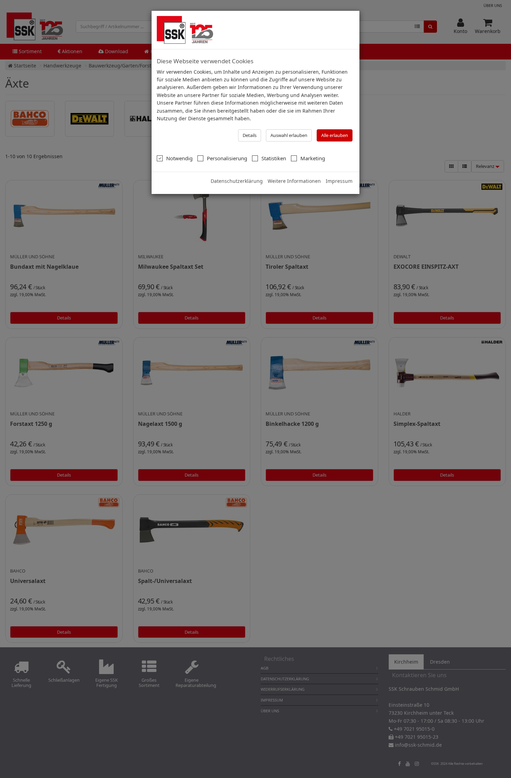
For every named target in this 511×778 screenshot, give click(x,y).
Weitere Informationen (294, 181)
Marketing (312, 158)
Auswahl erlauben (288, 135)
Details (250, 135)
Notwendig (179, 158)
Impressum (339, 181)
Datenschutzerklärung (237, 181)
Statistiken (273, 158)
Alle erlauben (334, 135)
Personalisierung (227, 158)
